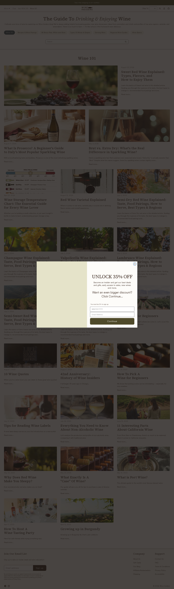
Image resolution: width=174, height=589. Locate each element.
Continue (112, 321)
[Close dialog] (134, 263)
